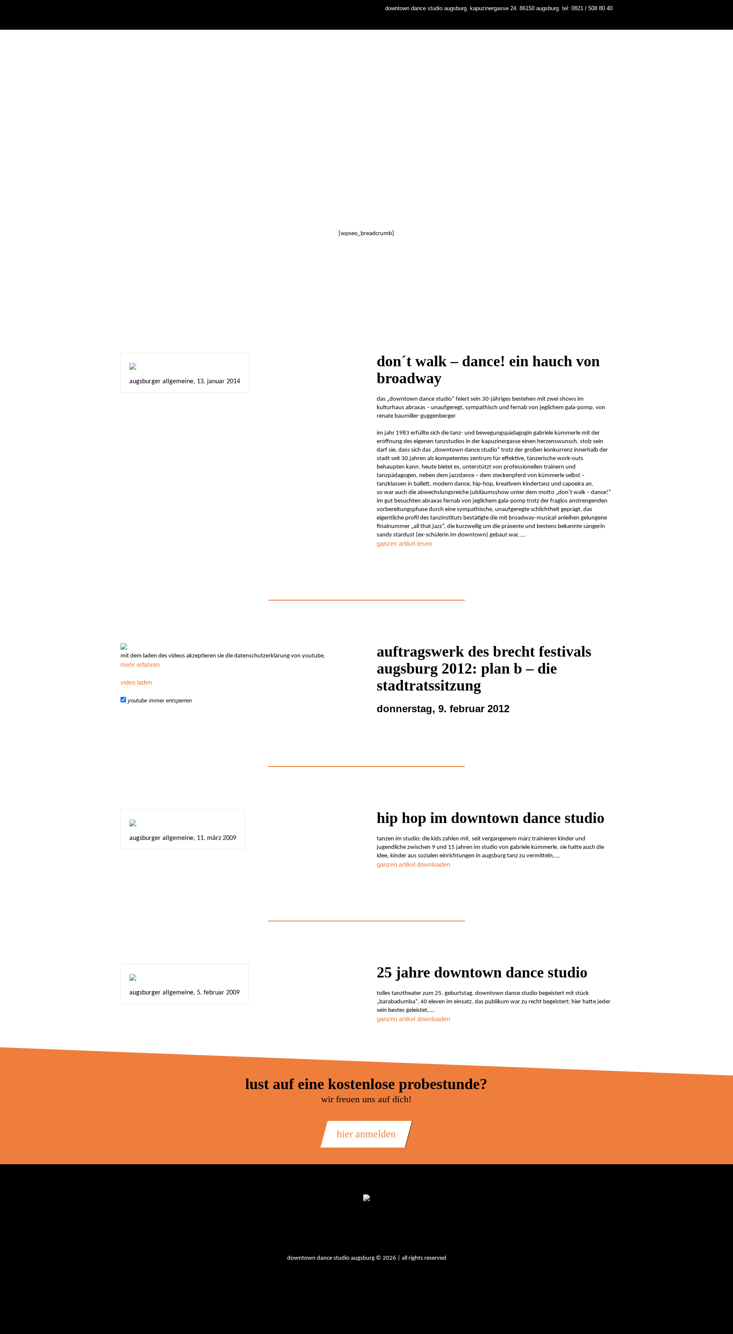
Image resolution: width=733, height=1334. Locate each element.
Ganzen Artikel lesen (404, 543)
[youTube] (380, 1229)
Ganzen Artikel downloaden (413, 864)
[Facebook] (357, 1229)
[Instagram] (334, 1229)
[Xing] (403, 1229)
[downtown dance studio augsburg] (366, 1198)
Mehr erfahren (139, 664)
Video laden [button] (136, 682)
